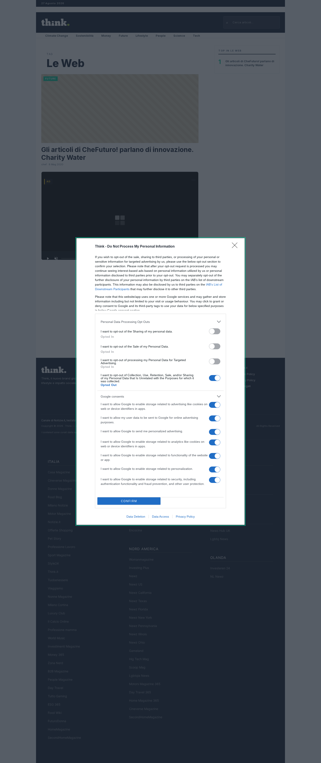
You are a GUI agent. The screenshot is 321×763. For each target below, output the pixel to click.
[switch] (214, 331)
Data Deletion (135, 516)
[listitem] (160, 321)
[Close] (236, 247)
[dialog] (160, 381)
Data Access (160, 516)
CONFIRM (129, 501)
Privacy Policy (185, 516)
